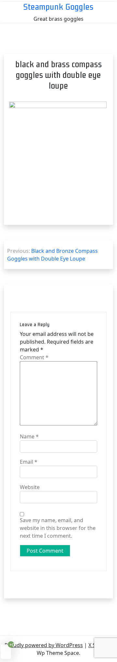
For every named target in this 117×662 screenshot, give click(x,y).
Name (29, 436)
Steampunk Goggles (58, 6)
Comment (34, 357)
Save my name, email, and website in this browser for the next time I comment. (58, 528)
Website (30, 487)
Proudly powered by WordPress (44, 645)
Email (28, 461)
